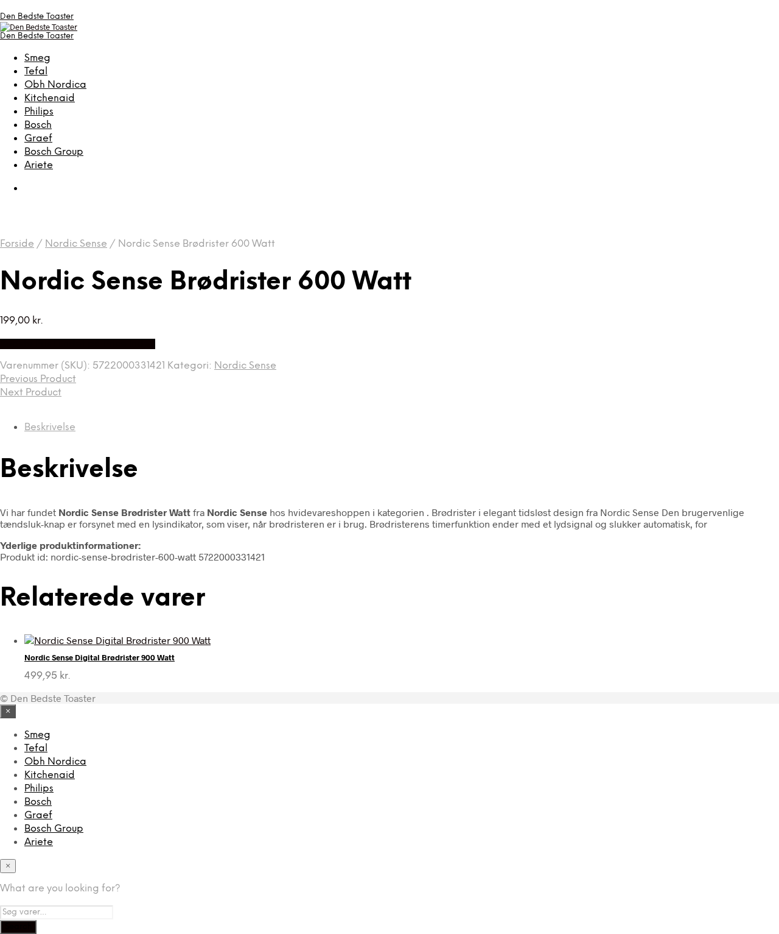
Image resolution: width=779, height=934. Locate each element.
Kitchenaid (49, 98)
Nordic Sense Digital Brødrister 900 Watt (99, 657)
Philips (39, 112)
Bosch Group (53, 152)
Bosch (38, 125)
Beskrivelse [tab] (49, 427)
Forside (17, 244)
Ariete (38, 165)
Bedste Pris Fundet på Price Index (77, 344)
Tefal (35, 71)
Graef (38, 138)
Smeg (37, 58)
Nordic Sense (76, 244)
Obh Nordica (55, 85)
